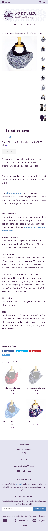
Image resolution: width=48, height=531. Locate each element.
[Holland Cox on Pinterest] (24, 471)
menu (7, 2)
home (4, 33)
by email (18, 484)
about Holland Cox (24, 449)
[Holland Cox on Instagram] (29, 471)
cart (44, 2)
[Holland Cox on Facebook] (18, 471)
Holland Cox (23, 516)
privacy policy (24, 456)
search (24, 459)
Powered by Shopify (37, 516)
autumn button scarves (18, 33)
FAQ (24, 452)
